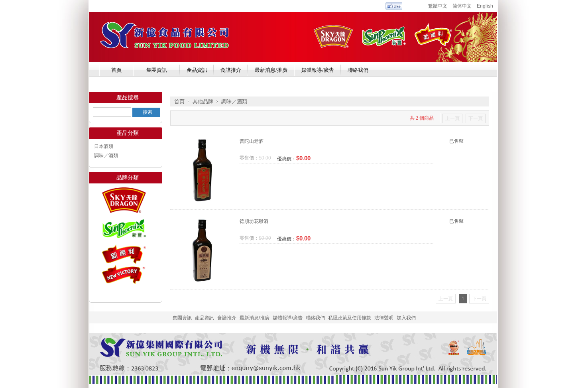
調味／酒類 (106, 155)
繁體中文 (437, 6)
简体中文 (462, 6)
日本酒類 (103, 146)
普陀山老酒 (252, 141)
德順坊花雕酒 (254, 221)
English (485, 6)
